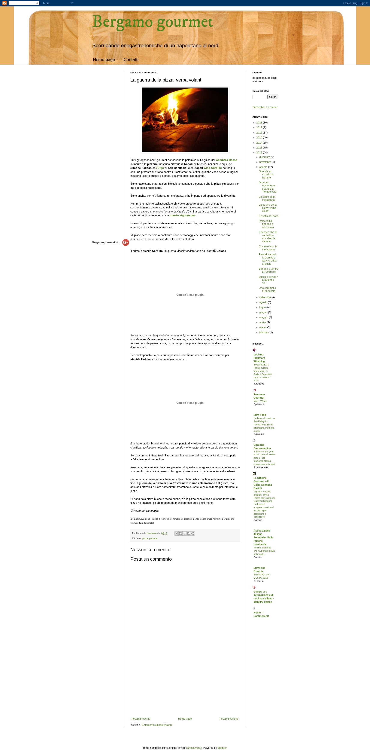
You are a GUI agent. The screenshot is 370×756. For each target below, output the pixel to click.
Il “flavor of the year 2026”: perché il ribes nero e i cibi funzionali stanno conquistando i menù (264, 457)
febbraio (264, 332)
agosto (263, 302)
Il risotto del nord (268, 216)
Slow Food (260, 414)
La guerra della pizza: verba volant (268, 207)
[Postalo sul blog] (180, 533)
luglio (262, 307)
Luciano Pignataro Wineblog (259, 358)
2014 (259, 142)
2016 (259, 132)
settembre (265, 297)
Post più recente (140, 718)
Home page (104, 59)
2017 (259, 127)
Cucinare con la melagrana (268, 248)
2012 (259, 152)
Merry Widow (260, 401)
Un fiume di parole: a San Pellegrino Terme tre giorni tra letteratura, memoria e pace (264, 424)
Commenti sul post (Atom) (157, 724)
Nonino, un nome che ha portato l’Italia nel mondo (264, 550)
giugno (263, 312)
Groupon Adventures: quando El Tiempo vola (267, 187)
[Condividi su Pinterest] (193, 533)
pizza (145, 538)
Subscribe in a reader (265, 107)
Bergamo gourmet (152, 22)
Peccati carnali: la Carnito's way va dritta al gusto (268, 259)
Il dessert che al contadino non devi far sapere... (268, 237)
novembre (265, 161)
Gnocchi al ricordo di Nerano (266, 174)
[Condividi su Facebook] (188, 533)
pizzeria (153, 538)
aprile (263, 322)
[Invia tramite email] (176, 533)
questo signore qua (182, 215)
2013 (259, 147)
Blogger (222, 747)
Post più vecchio (229, 718)
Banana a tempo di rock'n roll (268, 270)
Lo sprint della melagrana (267, 198)
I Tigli (160, 167)
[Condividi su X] (184, 533)
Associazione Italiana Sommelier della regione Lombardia (263, 537)
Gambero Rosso (226, 160)
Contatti (131, 59)
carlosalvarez (194, 747)
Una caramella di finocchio (267, 290)
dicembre (265, 157)
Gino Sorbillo (213, 167)
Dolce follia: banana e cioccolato (266, 224)
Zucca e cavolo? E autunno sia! (268, 280)
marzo (263, 327)
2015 (259, 137)
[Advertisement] (185, 685)
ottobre (263, 167)
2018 (259, 122)
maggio (264, 317)
